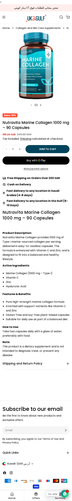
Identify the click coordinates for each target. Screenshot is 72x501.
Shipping (25, 139)
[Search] (61, 17)
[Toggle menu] (4, 17)
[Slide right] (40, 105)
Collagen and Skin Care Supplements (38, 28)
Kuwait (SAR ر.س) (18, 464)
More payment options (36, 168)
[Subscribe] (65, 430)
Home (6, 28)
